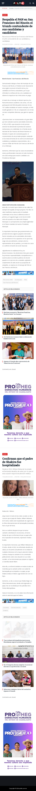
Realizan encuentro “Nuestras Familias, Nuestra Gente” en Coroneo (17, 313)
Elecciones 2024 (8, 280)
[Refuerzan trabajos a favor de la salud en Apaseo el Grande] (18, 678)
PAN (25, 280)
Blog (4, 15)
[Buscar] (33, 3)
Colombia (6, 607)
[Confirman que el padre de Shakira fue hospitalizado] (18, 488)
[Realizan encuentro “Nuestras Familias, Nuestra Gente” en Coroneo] (18, 301)
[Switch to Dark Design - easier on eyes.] (30, 3)
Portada (11, 8)
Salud (24, 607)
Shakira (5, 610)
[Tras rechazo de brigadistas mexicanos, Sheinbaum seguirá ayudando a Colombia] (18, 629)
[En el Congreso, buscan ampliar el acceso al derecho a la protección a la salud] (18, 654)
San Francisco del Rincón (10, 282)
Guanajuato (18, 280)
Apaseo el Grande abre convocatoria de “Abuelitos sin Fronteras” (16, 362)
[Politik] (18, 3)
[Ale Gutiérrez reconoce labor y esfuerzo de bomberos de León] (18, 326)
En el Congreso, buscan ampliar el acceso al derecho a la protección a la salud (18, 665)
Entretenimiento (16, 607)
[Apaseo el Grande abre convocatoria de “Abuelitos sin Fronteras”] (18, 350)
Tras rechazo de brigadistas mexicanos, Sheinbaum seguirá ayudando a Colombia (17, 641)
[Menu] (3, 3)
